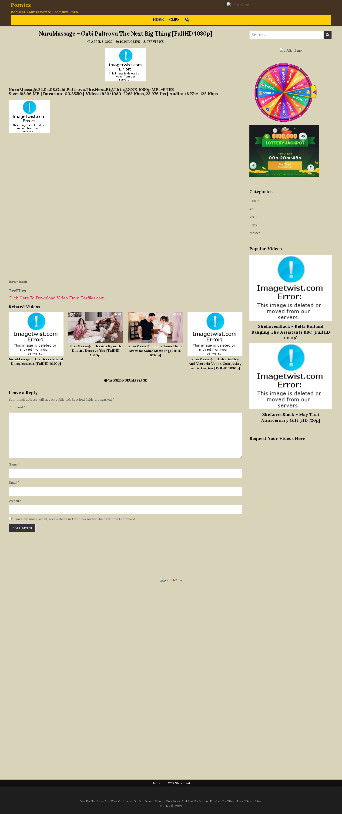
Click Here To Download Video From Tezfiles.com (57, 298)
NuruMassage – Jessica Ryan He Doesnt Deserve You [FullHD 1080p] (95, 350)
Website (15, 501)
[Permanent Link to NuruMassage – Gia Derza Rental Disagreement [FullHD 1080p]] (36, 334)
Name (14, 464)
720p (253, 217)
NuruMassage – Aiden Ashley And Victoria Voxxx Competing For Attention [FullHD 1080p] (215, 363)
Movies (254, 233)
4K (251, 209)
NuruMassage (134, 380)
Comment (17, 407)
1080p (124, 42)
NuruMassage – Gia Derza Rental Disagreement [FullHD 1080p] (36, 361)
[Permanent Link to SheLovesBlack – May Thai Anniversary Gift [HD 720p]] (290, 376)
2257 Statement (179, 783)
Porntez (21, 5)
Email (14, 482)
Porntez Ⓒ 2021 (171, 806)
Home (158, 19)
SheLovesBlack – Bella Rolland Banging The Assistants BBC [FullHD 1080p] (290, 332)
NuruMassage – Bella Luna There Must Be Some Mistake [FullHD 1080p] (155, 350)
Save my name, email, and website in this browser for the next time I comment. (75, 519)
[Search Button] (187, 20)
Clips (174, 19)
